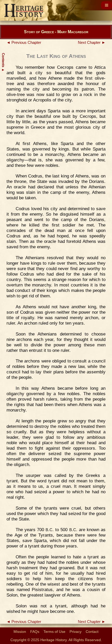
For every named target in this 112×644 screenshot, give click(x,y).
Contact (92, 631)
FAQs (34, 631)
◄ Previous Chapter (24, 42)
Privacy (76, 631)
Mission (20, 631)
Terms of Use (54, 631)
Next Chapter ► (91, 42)
